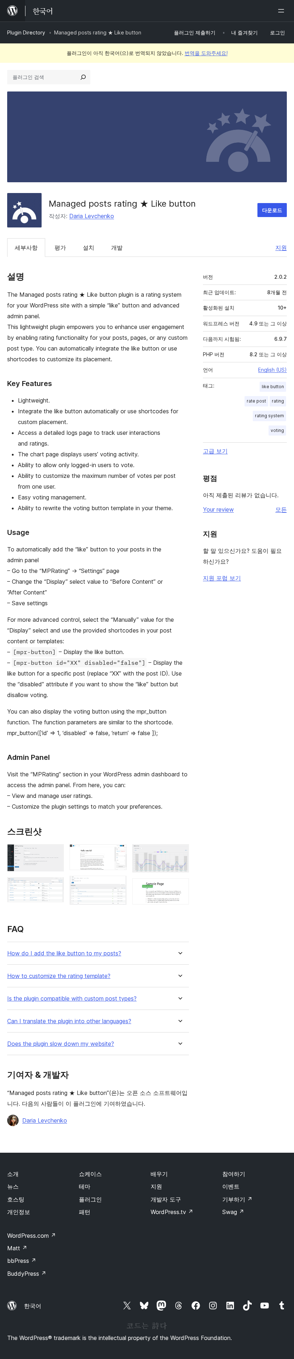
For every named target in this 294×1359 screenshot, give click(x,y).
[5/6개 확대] (179, 853)
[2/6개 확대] (54, 886)
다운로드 (272, 210)
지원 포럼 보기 (222, 578)
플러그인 (90, 1199)
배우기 (159, 1173)
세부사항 (26, 247)
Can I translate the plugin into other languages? (69, 1021)
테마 (84, 1186)
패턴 (84, 1211)
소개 (13, 1173)
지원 (281, 247)
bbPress (21, 1260)
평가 (60, 247)
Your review (218, 509)
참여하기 (233, 1173)
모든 (281, 509)
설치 (88, 247)
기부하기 (237, 1199)
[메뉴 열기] (282, 11)
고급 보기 (215, 451)
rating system (269, 415)
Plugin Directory (26, 32)
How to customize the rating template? (58, 976)
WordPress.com (31, 1235)
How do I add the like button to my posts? (64, 953)
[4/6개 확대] (116, 885)
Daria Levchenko (91, 216)
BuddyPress (26, 1273)
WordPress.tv (172, 1211)
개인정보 (18, 1211)
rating (278, 401)
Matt (17, 1248)
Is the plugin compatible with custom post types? (72, 998)
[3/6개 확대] (116, 853)
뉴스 (13, 1186)
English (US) (272, 370)
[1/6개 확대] (54, 853)
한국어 (32, 1305)
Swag (233, 1211)
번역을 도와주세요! (206, 53)
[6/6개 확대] (179, 888)
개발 (117, 247)
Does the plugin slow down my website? (60, 1043)
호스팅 (15, 1199)
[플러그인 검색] (83, 77)
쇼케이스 (90, 1173)
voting (277, 430)
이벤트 (231, 1186)
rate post (256, 401)
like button (273, 386)
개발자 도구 (166, 1199)
